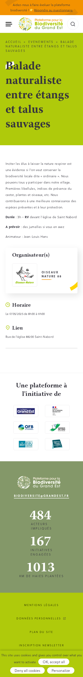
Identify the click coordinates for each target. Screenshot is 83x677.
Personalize (61, 670)
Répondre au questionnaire (53, 10)
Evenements (41, 42)
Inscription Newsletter (41, 645)
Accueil (13, 42)
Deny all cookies (27, 670)
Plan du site (41, 632)
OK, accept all (54, 661)
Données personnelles (38, 618)
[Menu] (10, 24)
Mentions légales (41, 605)
